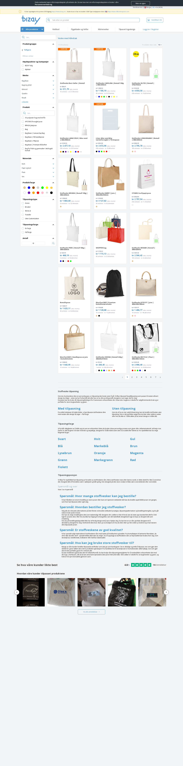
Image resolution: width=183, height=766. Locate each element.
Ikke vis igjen (141, 3)
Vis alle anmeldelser (90, 612)
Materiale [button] (27, 158)
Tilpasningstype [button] (30, 199)
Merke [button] (25, 75)
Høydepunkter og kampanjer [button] (36, 62)
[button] (38, 81)
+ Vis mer (25, 102)
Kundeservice (137, 7)
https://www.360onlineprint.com (118, 11)
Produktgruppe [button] (29, 44)
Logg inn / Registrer (151, 29)
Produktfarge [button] (29, 182)
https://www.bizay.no (59, 11)
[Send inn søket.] (23, 37)
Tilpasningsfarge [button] (30, 224)
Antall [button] (25, 238)
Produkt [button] (26, 107)
